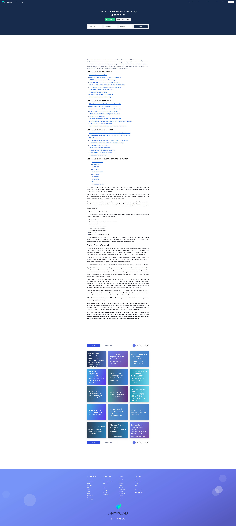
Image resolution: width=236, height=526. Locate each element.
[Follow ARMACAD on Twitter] (136, 492)
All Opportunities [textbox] (107, 26)
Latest (93, 345)
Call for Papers (106, 479)
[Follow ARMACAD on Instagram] (142, 492)
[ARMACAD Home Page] (7, 1)
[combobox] (95, 26)
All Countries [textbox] (122, 26)
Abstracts (105, 483)
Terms (136, 483)
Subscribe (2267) (110, 19)
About (136, 479)
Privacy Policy (138, 481)
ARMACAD (121, 519)
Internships (105, 492)
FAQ (136, 485)
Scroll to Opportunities (123, 19)
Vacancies (105, 490)
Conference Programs (108, 481)
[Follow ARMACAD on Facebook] (139, 492)
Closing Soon (108, 345)
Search (141, 26)
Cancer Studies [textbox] (92, 26)
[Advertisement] (118, 47)
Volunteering (106, 494)
